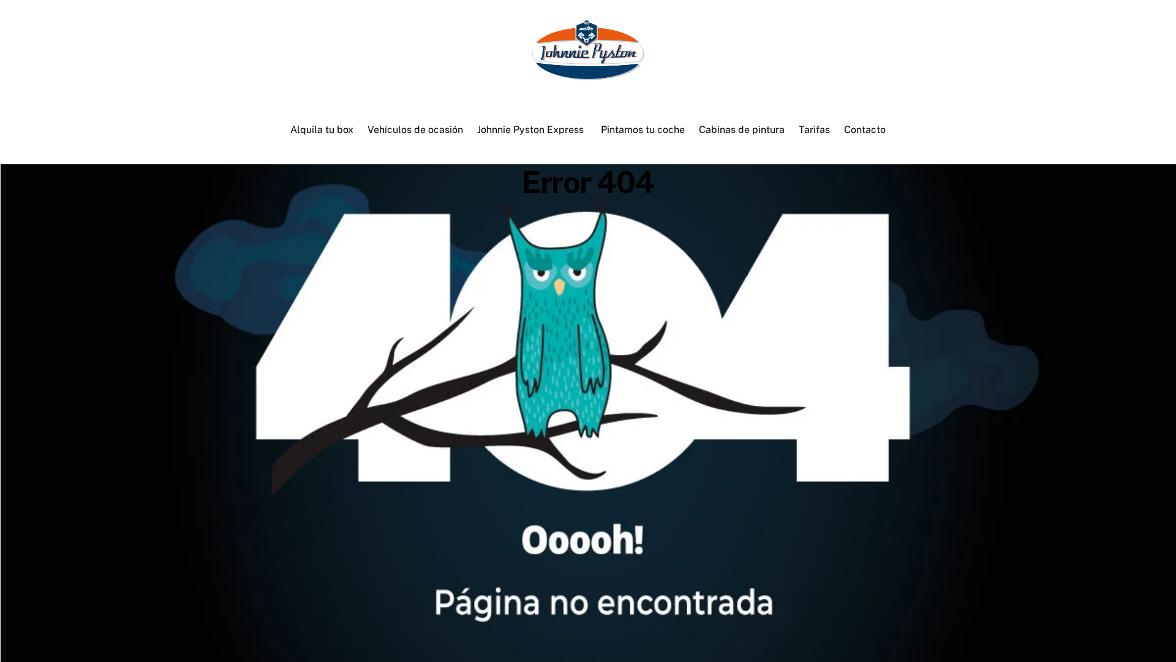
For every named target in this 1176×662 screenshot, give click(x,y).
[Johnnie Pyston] (588, 75)
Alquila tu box (321, 129)
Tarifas (814, 129)
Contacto (865, 129)
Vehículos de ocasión (415, 129)
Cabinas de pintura (742, 129)
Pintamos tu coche (643, 129)
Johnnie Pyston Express (530, 129)
